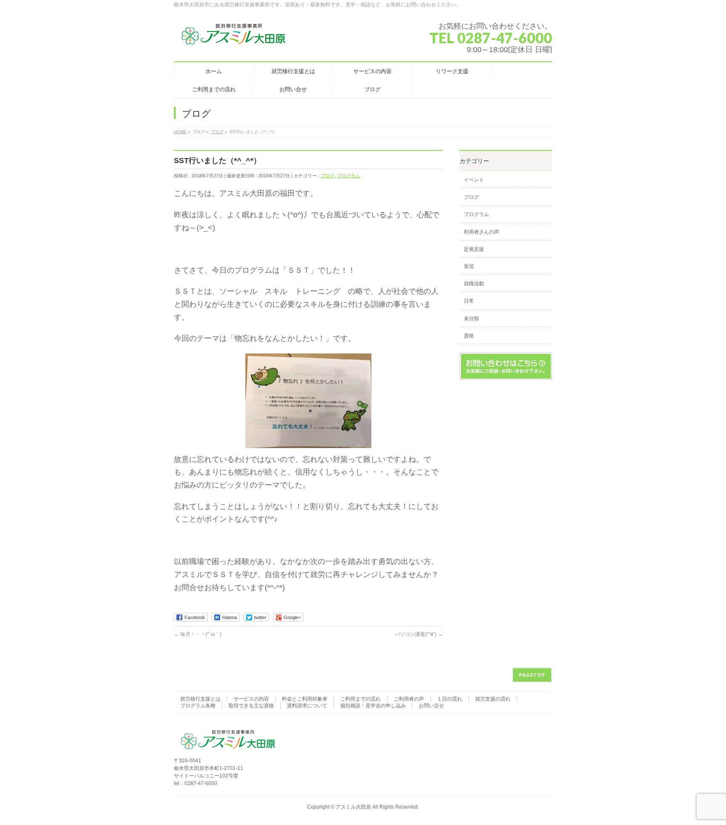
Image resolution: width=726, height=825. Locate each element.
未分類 (471, 319)
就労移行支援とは (200, 699)
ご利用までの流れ (360, 699)
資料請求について (307, 706)
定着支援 (474, 249)
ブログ (327, 175)
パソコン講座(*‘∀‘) (419, 634)
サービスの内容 (251, 699)
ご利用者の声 (409, 699)
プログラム (348, 175)
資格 (469, 336)
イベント (474, 180)
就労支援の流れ (492, 699)
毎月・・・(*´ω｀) (197, 634)
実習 (469, 266)
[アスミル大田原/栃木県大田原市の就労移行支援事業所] (234, 37)
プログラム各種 (198, 706)
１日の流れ (449, 699)
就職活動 (474, 284)
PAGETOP (532, 674)
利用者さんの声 (481, 232)
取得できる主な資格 (251, 706)
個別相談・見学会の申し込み (373, 706)
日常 (469, 301)
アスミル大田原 (353, 807)
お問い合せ (431, 706)
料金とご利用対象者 (304, 699)
